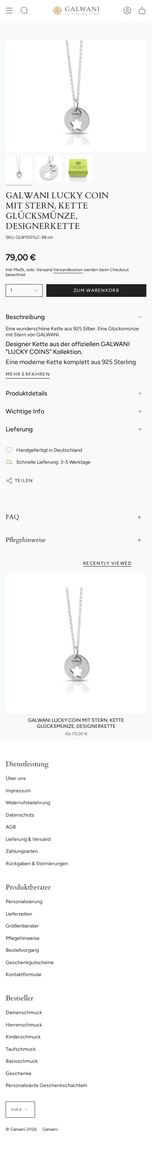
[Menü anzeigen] (9, 10)
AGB (11, 827)
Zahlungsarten (22, 851)
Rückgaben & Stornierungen (37, 864)
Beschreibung (25, 317)
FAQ (12, 517)
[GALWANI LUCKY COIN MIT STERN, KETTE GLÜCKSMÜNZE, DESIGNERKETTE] (76, 643)
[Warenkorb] (142, 10)
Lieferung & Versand (28, 839)
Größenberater (22, 926)
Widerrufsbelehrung (28, 803)
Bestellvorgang (22, 950)
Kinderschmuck (23, 1037)
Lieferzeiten (19, 914)
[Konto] (127, 10)
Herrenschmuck (24, 1025)
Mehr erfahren (28, 374)
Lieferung (19, 429)
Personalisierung (24, 902)
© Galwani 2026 (21, 1129)
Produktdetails (26, 393)
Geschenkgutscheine (30, 963)
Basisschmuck (22, 1061)
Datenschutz (20, 815)
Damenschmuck (24, 1013)
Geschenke (18, 1073)
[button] (24, 10)
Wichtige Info (25, 411)
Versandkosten (68, 269)
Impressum (18, 791)
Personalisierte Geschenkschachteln (46, 1085)
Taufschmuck (21, 1049)
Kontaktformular (24, 975)
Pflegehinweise (26, 540)
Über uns (16, 778)
